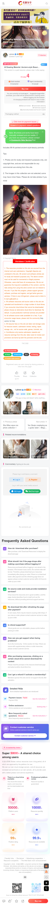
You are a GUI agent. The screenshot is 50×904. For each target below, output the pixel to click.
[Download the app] (46, 882)
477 (35, 394)
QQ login (17, 491)
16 (29, 394)
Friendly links (9, 858)
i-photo (11, 54)
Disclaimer (20, 858)
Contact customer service (24, 735)
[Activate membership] (46, 866)
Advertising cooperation (34, 858)
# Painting (34, 354)
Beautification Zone (18, 46)
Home (6, 46)
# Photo (7, 354)
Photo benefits (32, 46)
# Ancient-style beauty (12, 358)
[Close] (42, 131)
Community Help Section (21, 140)
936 (24, 394)
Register (34, 479)
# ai (26, 354)
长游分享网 (20, 864)
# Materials (17, 354)
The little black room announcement (33, 860)
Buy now (25, 89)
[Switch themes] (46, 888)
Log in (26, 93)
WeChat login (34, 491)
